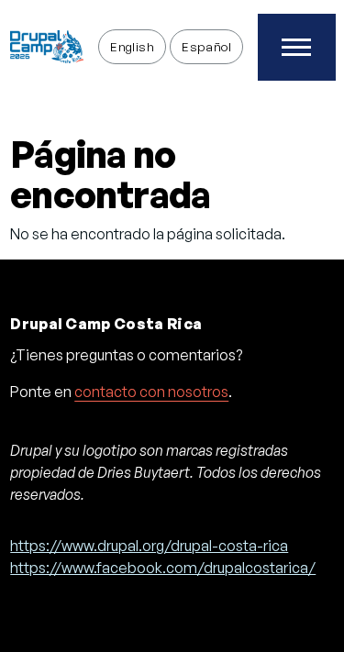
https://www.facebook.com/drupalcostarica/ (163, 567)
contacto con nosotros (151, 391)
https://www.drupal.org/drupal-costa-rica (149, 545)
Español (206, 46)
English (132, 46)
